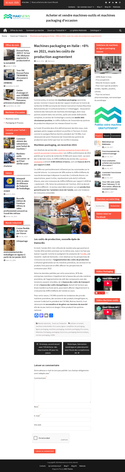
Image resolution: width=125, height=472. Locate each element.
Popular (98, 135)
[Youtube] (116, 2)
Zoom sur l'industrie (59, 323)
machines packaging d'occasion (76, 329)
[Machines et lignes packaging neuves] (108, 65)
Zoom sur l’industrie (55, 30)
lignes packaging (42, 329)
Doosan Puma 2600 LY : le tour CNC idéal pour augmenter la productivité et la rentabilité (17, 56)
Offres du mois (16, 30)
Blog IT (99, 7)
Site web (37, 425)
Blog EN (108, 7)
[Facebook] (106, 2)
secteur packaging (43, 335)
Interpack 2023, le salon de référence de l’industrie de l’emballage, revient (17, 184)
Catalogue (94, 30)
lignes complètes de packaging (72, 326)
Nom (36, 406)
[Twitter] (109, 2)
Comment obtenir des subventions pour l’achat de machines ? (23, 143)
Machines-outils (12, 118)
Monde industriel (44, 323)
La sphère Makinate (78, 30)
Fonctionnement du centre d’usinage (110, 152)
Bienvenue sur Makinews (108, 143)
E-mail (37, 415)
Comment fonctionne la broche (111, 173)
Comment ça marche (35, 30)
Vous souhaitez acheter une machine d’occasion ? (111, 162)
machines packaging (56, 329)
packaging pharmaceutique (78, 332)
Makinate (116, 7)
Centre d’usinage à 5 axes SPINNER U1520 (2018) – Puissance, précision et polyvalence (17, 96)
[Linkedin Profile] (113, 2)
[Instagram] (119, 2)
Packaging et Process (14, 123)
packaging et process (60, 332)
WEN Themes (68, 469)
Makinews (51, 61)
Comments (116, 135)
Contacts (71, 7)
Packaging (47, 332)
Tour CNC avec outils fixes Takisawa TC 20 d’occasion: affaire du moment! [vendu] (111, 185)
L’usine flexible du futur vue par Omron (23, 231)
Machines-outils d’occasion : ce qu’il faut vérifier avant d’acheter (16, 159)
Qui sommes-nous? (85, 7)
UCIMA (83, 254)
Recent (107, 135)
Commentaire (40, 378)
